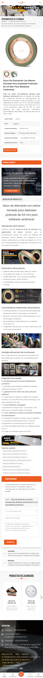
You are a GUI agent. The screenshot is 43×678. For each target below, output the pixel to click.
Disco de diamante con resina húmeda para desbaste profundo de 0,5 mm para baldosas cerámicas (21, 502)
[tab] (12, 199)
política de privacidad (11, 665)
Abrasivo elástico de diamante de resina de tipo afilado (11, 602)
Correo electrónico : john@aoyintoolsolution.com (16, 635)
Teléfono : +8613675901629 (15, 630)
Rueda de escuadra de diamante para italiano (16, 470)
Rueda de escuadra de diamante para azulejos (16, 473)
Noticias (25, 654)
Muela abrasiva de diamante (11, 467)
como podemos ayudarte (20, 173)
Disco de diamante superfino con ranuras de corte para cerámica (31, 602)
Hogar (5, 21)
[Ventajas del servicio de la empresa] (21, 376)
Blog (17, 654)
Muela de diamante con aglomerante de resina (17, 460)
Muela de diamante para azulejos (12, 463)
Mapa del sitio (7, 654)
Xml (24, 662)
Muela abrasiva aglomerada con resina (14, 451)
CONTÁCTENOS (11, 191)
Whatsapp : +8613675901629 (16, 640)
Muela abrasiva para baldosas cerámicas (15, 454)
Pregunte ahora (11, 150)
